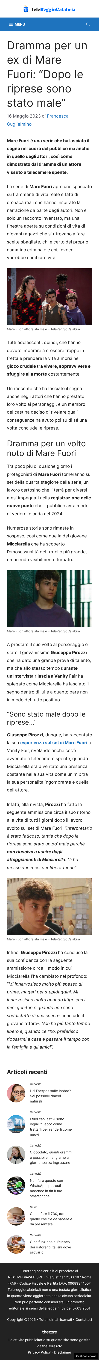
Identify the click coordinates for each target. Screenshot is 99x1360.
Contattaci (84, 1319)
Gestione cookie (86, 1356)
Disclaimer (62, 1352)
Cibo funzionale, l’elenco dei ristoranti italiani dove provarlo (50, 1247)
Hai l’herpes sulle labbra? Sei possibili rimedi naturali (50, 1096)
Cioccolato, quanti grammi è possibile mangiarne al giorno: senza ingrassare (51, 1157)
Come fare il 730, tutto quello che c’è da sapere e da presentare (51, 1219)
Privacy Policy (39, 1352)
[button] (88, 24)
